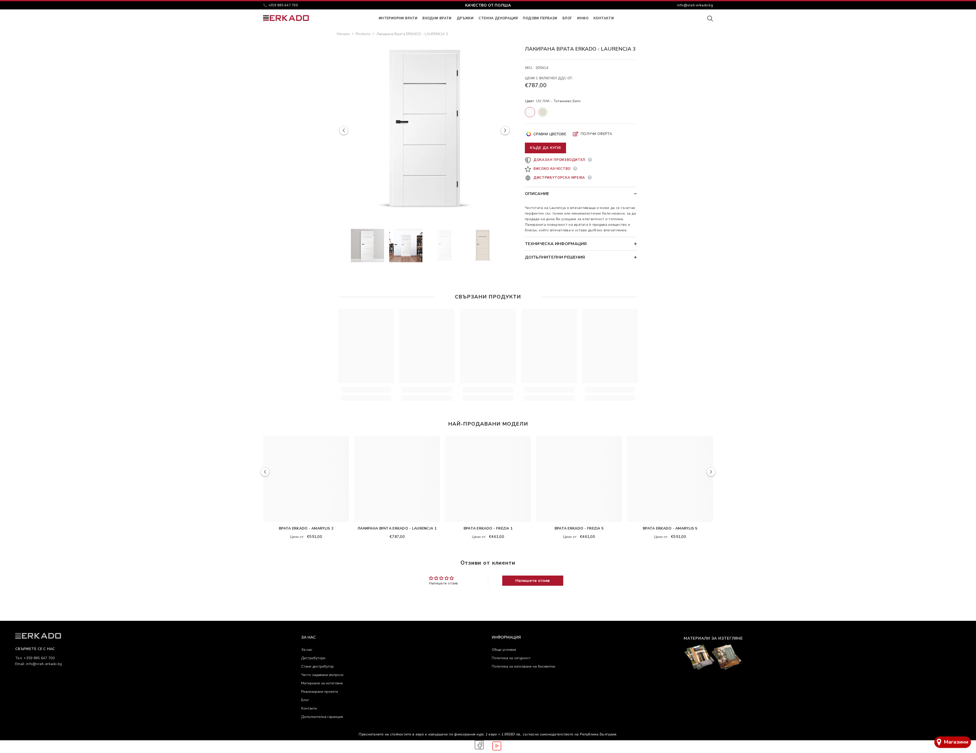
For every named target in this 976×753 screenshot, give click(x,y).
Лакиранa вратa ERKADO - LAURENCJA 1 (397, 528)
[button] (343, 130)
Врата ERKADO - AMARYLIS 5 (670, 528)
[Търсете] (710, 18)
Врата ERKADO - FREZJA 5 (579, 528)
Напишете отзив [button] (532, 580)
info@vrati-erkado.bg (695, 5)
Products (363, 34)
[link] (366, 390)
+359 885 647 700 (283, 5)
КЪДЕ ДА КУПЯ (545, 147)
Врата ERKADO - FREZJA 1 (488, 528)
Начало (343, 34)
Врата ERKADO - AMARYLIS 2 (306, 528)
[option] (424, 130)
